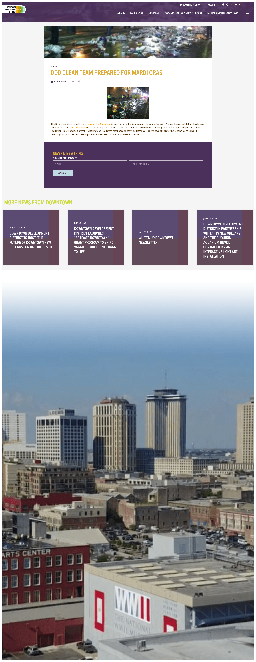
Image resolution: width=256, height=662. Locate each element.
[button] (247, 12)
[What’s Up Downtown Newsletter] (160, 237)
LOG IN (212, 4)
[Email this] (73, 81)
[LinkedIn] (240, 4)
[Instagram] (227, 4)
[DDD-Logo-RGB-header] (13, 9)
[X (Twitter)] (232, 4)
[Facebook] (223, 4)
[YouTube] (236, 4)
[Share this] (79, 81)
